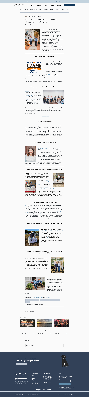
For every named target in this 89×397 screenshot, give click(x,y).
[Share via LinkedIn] (30, 308)
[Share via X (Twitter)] (28, 308)
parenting (46, 9)
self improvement (33, 9)
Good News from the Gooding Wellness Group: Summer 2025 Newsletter (27, 330)
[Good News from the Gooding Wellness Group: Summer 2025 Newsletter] (27, 323)
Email (59, 379)
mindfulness (52, 9)
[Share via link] (33, 308)
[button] (52, 5)
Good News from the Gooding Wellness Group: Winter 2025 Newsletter (60, 330)
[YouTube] (26, 379)
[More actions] (63, 16)
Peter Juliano (36, 304)
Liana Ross (41, 304)
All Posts (21, 9)
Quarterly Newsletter (29, 304)
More (63, 9)
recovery (40, 9)
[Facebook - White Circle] (16, 379)
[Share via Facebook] (25, 308)
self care (26, 9)
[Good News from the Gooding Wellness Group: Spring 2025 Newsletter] (44, 323)
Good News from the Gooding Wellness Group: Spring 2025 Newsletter (44, 330)
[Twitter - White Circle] (20, 379)
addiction (58, 9)
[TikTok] (24, 379)
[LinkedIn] (22, 379)
